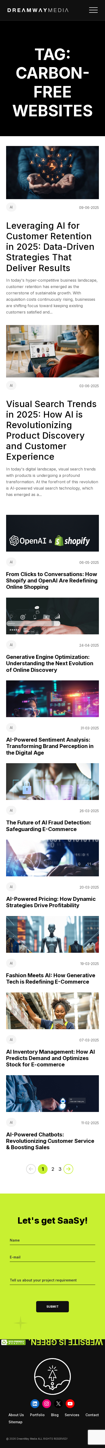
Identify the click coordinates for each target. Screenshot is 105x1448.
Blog (55, 1415)
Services (72, 1415)
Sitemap (15, 1422)
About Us (16, 1415)
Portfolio (37, 1415)
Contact (92, 1415)
